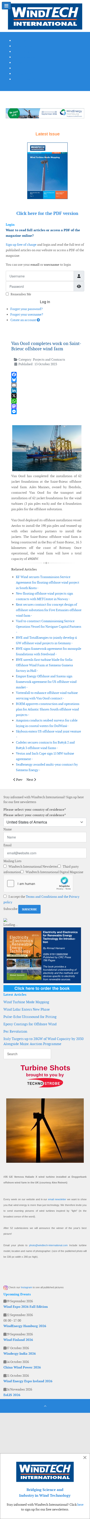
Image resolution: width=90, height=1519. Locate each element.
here (80, 1504)
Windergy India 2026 (19, 1353)
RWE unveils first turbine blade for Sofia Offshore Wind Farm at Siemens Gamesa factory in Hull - (44, 665)
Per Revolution (15, 1031)
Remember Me (21, 294)
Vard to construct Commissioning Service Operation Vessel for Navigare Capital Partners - (48, 626)
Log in (45, 301)
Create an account (23, 320)
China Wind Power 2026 (22, 1367)
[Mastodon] (46, 406)
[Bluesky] (46, 379)
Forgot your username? (26, 314)
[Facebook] (46, 374)
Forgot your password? (26, 309)
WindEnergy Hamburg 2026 (24, 1326)
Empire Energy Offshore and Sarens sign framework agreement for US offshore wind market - (46, 681)
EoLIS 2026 (11, 1395)
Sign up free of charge (21, 244)
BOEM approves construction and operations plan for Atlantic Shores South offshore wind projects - (47, 709)
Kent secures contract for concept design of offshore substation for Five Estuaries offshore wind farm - (48, 610)
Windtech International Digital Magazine (54, 872)
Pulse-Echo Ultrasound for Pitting (30, 1017)
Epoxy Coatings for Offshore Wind (30, 1024)
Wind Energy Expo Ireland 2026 (27, 1381)
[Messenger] (46, 411)
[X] (46, 395)
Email (7, 845)
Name (7, 829)
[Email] (46, 385)
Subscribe (10, 909)
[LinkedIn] (46, 390)
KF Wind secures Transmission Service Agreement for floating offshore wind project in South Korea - (47, 582)
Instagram (26, 1287)
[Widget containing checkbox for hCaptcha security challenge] (38, 883)
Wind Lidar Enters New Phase (26, 1009)
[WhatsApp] (46, 401)
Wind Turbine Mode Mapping (26, 1002)
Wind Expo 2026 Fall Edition (25, 1307)
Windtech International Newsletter (33, 866)
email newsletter (57, 1199)
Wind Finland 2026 (18, 1340)
